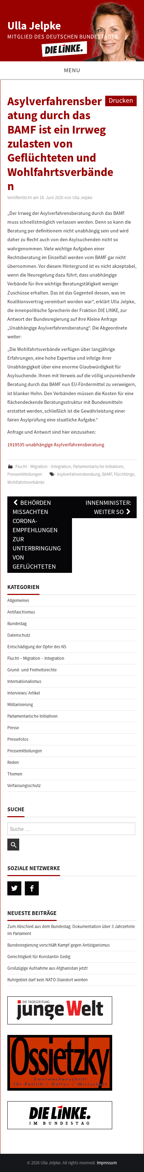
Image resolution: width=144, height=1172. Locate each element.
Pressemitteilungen (24, 474)
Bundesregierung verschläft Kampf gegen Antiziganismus (58, 945)
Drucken (121, 100)
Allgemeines (18, 600)
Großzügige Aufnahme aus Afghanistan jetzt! (47, 968)
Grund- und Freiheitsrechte (32, 669)
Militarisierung (20, 704)
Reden (13, 762)
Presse (13, 727)
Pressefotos (17, 739)
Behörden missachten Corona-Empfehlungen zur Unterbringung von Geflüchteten (37, 534)
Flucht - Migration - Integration (43, 466)
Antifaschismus (21, 612)
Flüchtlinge (124, 474)
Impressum (107, 1162)
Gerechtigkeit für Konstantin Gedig (38, 956)
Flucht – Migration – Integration (35, 658)
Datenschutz (18, 635)
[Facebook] (32, 888)
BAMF (107, 474)
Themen (14, 774)
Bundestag (17, 623)
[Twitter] (14, 888)
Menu (72, 70)
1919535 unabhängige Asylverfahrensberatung (55, 444)
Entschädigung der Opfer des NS (36, 646)
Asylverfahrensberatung (78, 474)
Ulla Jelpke (34, 26)
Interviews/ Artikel (23, 693)
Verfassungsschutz (24, 785)
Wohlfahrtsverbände (25, 482)
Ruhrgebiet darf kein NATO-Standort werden (47, 979)
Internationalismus (24, 681)
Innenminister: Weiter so (108, 507)
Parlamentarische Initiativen (98, 466)
